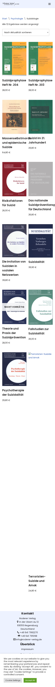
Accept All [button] (30, 680)
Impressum (27, 649)
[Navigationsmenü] (49, 4)
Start (4, 18)
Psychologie (17, 18)
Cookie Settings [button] (12, 680)
